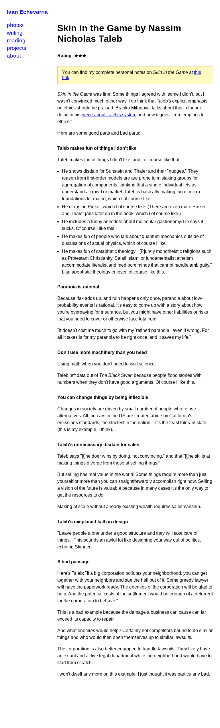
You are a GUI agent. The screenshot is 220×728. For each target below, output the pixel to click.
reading (16, 41)
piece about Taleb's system (109, 114)
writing (15, 33)
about (14, 56)
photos (15, 25)
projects (16, 48)
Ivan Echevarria (27, 12)
